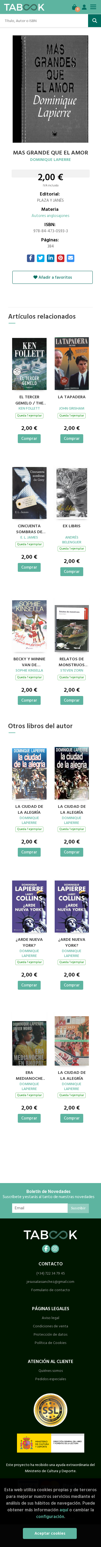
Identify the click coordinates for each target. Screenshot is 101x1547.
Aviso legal (50, 1318)
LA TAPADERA (72, 397)
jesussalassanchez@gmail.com (50, 1282)
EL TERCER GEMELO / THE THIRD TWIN (29, 399)
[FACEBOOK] (46, 1249)
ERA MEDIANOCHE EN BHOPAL (29, 1075)
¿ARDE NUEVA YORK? (29, 942)
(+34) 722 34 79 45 (50, 1273)
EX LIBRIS (72, 526)
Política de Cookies (50, 1343)
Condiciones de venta (50, 1326)
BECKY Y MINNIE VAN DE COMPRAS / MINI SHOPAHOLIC (29, 661)
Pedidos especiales (50, 1379)
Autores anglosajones (50, 215)
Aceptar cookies (49, 1533)
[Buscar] (94, 20)
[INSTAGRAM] (55, 1249)
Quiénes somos (51, 1371)
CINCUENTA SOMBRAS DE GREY (29, 528)
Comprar (29, 438)
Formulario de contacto (50, 1290)
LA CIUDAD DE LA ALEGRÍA (29, 809)
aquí (64, 1509)
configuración (50, 1516)
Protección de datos (50, 1334)
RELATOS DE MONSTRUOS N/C (72, 661)
